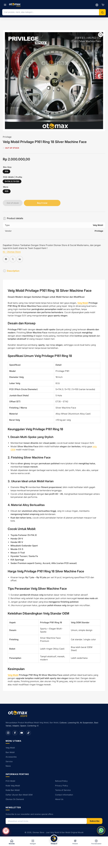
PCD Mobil (10, 781)
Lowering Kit (73, 722)
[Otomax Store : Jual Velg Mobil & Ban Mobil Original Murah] (15, 4)
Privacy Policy (61, 785)
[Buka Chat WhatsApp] (101, 830)
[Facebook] (14, 732)
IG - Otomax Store (12, 251)
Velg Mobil (82, 303)
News (8, 766)
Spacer (23, 726)
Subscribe (94, 821)
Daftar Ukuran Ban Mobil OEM (19, 795)
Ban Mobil (10, 752)
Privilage (7, 137)
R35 (6, 191)
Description (13, 270)
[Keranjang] (103, 5)
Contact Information (64, 795)
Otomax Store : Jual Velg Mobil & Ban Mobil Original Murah (58, 832)
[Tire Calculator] (97, 5)
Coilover (63, 722)
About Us (59, 799)
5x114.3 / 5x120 (12, 181)
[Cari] (102, 12)
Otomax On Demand (15, 799)
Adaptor (15, 726)
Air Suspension (86, 722)
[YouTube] (21, 732)
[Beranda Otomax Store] (18, 713)
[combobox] (50, 12)
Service (9, 761)
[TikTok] (28, 732)
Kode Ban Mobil (13, 790)
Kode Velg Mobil (13, 785)
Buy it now (42, 203)
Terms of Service (63, 790)
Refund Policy (61, 781)
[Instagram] (8, 732)
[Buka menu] (5, 5)
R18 (6, 171)
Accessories (11, 757)
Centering (31, 726)
